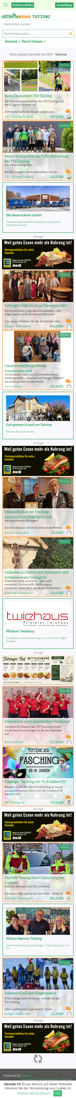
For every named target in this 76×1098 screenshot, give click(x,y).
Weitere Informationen (33, 1093)
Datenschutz (50, 1080)
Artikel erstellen (22, 5)
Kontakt (66, 1080)
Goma (26, 1075)
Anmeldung (64, 5)
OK (57, 1093)
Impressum (30, 1080)
